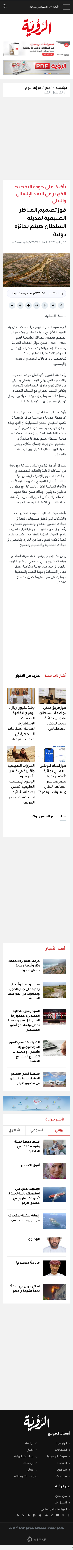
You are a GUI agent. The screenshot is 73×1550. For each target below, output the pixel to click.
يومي (59, 1130)
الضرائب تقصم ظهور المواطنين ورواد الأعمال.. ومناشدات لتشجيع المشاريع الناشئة (24, 1052)
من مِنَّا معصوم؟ (28, 1262)
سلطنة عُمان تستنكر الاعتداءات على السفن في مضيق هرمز (25, 1078)
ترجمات (28, 1463)
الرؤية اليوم (33, 88)
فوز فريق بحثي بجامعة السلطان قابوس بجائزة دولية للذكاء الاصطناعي (52, 718)
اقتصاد (62, 1463)
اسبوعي (36, 1130)
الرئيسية (61, 88)
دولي (30, 1469)
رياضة (29, 1443)
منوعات (61, 1476)
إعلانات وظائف (23, 1476)
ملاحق (62, 1469)
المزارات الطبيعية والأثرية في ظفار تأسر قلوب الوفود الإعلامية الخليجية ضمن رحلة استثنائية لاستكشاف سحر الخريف (21, 784)
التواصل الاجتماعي (54, 1509)
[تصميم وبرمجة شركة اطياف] (36, 1539)
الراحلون (34, 1239)
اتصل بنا (61, 1502)
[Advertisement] (36, 138)
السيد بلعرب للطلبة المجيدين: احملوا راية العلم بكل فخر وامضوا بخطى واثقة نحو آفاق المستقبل (24, 1020)
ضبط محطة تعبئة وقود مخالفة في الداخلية (27, 1146)
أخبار (48, 88)
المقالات (61, 1450)
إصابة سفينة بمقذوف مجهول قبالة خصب (24, 1218)
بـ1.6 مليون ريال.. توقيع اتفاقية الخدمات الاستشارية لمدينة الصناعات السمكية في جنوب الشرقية (21, 723)
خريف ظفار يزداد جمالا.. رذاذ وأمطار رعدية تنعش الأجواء (24, 966)
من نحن (61, 1496)
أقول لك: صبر (30, 1165)
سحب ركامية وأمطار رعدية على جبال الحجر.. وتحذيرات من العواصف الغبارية (24, 991)
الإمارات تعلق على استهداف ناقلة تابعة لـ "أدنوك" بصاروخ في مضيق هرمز (24, 1196)
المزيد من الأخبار (28, 676)
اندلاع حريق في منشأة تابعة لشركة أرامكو (25, 1289)
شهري (14, 1130)
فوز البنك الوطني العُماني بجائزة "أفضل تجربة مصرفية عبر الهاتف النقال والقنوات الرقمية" (52, 779)
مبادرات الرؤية (23, 1456)
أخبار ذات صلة (55, 676)
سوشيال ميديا (57, 1456)
